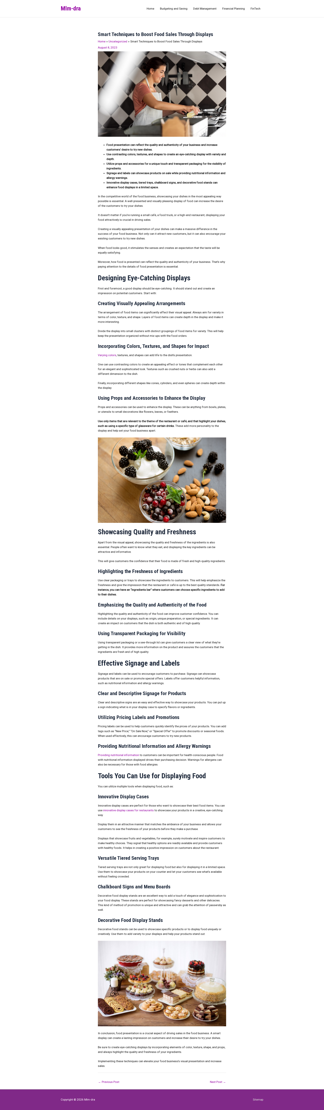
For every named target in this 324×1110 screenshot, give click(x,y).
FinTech (255, 8)
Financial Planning (233, 8)
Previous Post (108, 1082)
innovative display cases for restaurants (128, 810)
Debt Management (205, 8)
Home (150, 8)
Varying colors (107, 355)
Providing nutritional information (118, 755)
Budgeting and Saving (173, 8)
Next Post (218, 1082)
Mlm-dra (71, 8)
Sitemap (258, 1099)
